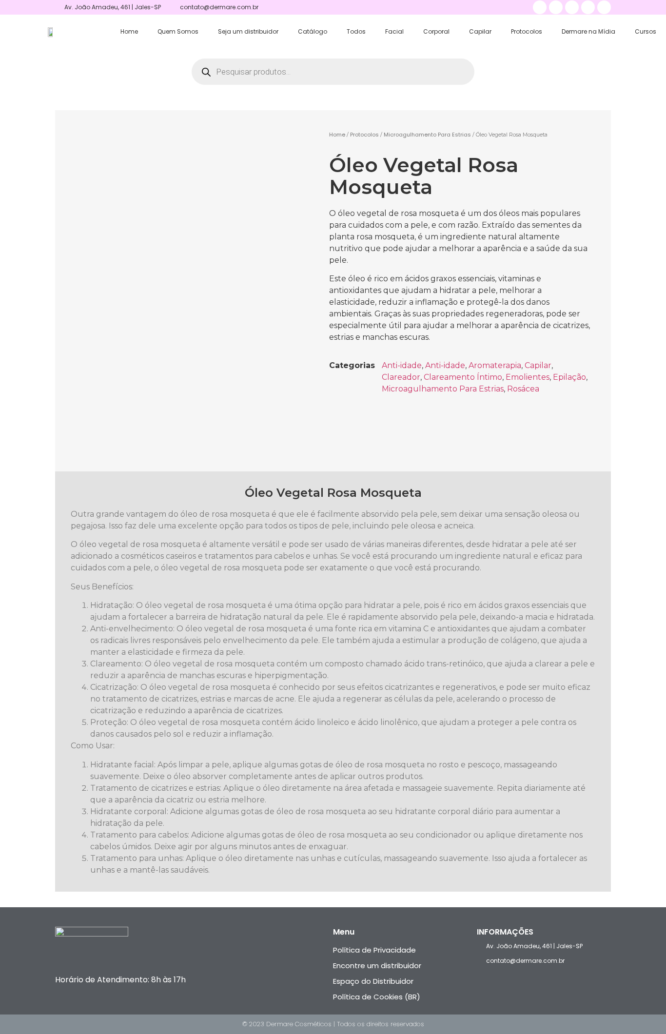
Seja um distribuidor (248, 31)
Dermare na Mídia (588, 31)
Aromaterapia (495, 365)
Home (129, 31)
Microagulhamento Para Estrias (427, 134)
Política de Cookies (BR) (376, 997)
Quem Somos (177, 31)
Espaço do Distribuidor (373, 981)
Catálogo (312, 31)
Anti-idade (402, 365)
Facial (394, 31)
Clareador (401, 377)
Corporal (436, 31)
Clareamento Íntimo (463, 377)
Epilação (569, 377)
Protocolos (526, 31)
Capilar (480, 31)
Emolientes (527, 377)
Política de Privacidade (374, 950)
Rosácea (523, 388)
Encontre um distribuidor (377, 965)
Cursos (645, 31)
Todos (356, 31)
